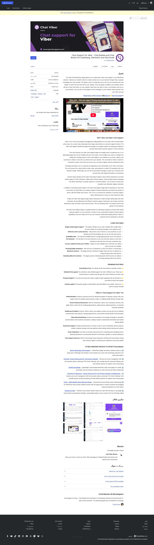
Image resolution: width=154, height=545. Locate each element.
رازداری (146, 529)
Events (60, 523)
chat (45, 93)
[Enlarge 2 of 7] (121, 429)
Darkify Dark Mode (74, 367)
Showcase (116, 521)
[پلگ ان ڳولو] (130, 18)
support (37, 97)
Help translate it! (66, 12)
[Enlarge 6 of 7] (80, 414)
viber (32, 97)
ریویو (112, 66)
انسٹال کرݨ (104, 66)
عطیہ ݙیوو (59, 526)
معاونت (32, 66)
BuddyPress (29, 529)
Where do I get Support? (116, 471)
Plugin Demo (87, 95)
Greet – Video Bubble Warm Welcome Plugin (78, 382)
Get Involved (58, 521)
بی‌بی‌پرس (30, 526)
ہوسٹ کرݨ (145, 526)
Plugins (117, 526)
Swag (60, 529)
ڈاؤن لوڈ (33, 57)
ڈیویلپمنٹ (95, 66)
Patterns (117, 529)
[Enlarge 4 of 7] (101, 431)
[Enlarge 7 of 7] (80, 425)
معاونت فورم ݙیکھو (54, 129)
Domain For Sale (70, 390)
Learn (89, 521)
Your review (54, 115)
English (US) (33, 90)
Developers (87, 526)
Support (106, 95)
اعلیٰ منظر (55, 102)
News (146, 523)
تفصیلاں (120, 66)
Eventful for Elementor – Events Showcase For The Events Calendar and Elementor (93, 373)
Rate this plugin (117, 95)
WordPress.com (28, 521)
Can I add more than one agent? (114, 476)
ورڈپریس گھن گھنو (7, 2)
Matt (31, 523)
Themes (117, 523)
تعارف (146, 521)
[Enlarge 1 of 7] (121, 404)
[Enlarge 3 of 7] (101, 404)
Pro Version (97, 95)
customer (40, 93)
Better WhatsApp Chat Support (80, 350)
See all (32, 115)
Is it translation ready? (117, 486)
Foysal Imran (110, 60)
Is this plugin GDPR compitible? (114, 481)
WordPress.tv (86, 529)
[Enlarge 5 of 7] (80, 404)
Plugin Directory (143, 8)
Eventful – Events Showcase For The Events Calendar (81, 359)
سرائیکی (130, 536)
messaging (33, 93)
